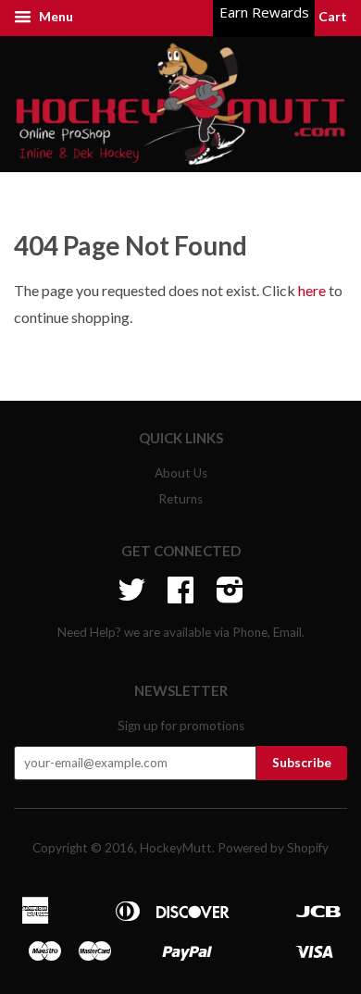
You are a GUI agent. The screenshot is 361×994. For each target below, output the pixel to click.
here (312, 290)
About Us (181, 473)
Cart (331, 16)
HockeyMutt (176, 847)
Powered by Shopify (273, 847)
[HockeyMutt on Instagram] (230, 596)
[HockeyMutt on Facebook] (180, 596)
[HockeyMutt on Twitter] (131, 596)
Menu (54, 16)
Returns (180, 498)
